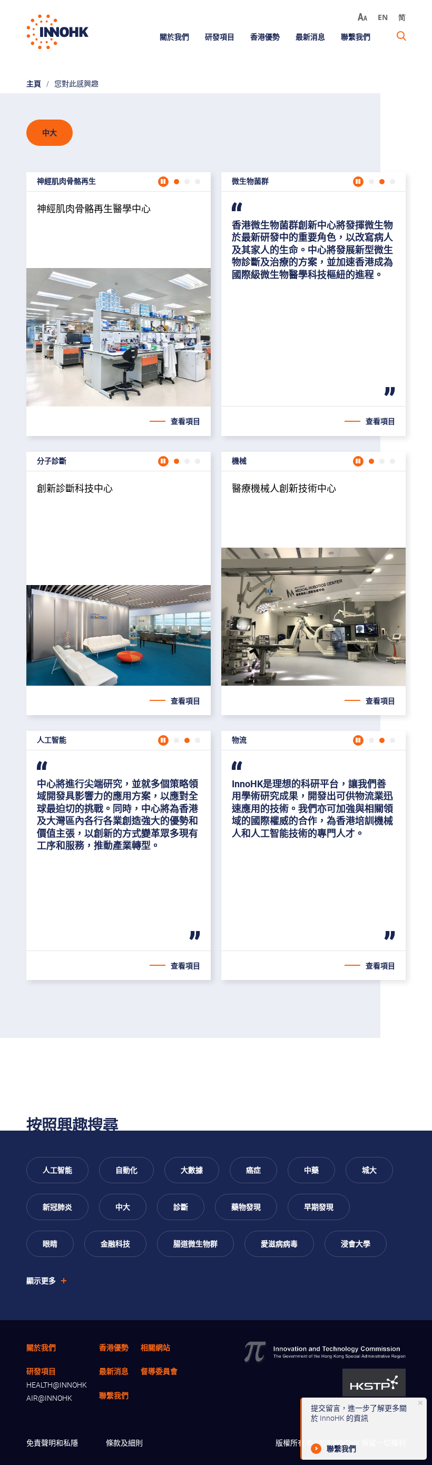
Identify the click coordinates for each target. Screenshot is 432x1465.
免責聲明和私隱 (52, 1443)
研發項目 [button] (219, 37)
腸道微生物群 (195, 1244)
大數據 (192, 1170)
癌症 (253, 1170)
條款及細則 (124, 1443)
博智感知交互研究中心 (118, 850)
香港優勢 (265, 37)
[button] (176, 181)
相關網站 (155, 1347)
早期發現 (318, 1207)
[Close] (420, 1403)
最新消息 (310, 37)
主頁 (33, 83)
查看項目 (185, 421)
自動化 (126, 1170)
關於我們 (174, 37)
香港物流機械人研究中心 (313, 850)
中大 (122, 1207)
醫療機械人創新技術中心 (313, 578)
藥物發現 (246, 1207)
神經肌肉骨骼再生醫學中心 (118, 299)
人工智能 (57, 1170)
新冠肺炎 (57, 1207)
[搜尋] (401, 36)
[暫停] (163, 181)
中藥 (311, 1170)
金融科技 (115, 1244)
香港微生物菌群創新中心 (313, 299)
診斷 (180, 1207)
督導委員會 (159, 1371)
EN (383, 17)
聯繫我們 (355, 37)
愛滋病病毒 (279, 1244)
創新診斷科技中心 (118, 578)
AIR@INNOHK (49, 1398)
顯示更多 (41, 1280)
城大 (369, 1170)
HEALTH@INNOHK (56, 1385)
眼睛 (50, 1244)
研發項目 (41, 1371)
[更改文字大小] (362, 17)
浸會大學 (355, 1244)
